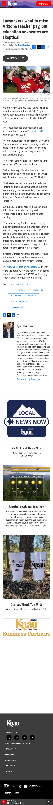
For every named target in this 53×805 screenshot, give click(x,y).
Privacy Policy (10, 749)
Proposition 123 (35, 131)
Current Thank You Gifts (26, 604)
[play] (4, 801)
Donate (44, 4)
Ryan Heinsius (24, 45)
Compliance (10, 766)
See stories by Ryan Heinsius (30, 379)
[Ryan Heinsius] (8, 330)
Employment (10, 760)
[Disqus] (26, 678)
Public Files (9, 754)
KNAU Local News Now (26, 448)
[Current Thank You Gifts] (26, 567)
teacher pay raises (18, 290)
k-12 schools (16, 296)
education (32, 296)
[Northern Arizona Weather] (26, 483)
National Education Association (23, 266)
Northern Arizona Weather (26, 507)
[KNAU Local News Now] (26, 419)
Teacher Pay (38, 290)
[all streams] (49, 802)
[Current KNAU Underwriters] (26, 627)
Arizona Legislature (19, 301)
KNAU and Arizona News (21, 284)
